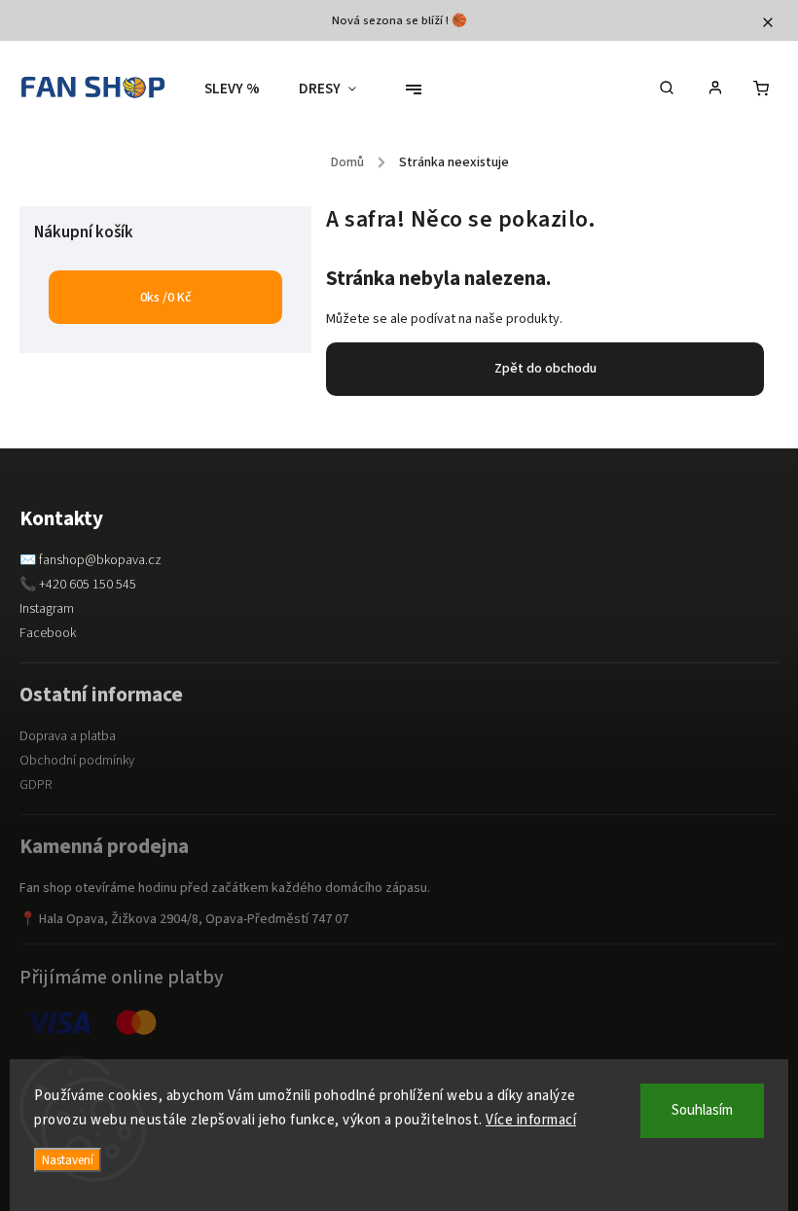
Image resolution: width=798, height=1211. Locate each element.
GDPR (35, 785)
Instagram (46, 609)
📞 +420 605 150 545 (77, 584)
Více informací (531, 1120)
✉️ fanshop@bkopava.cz (90, 560)
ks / (166, 297)
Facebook (47, 633)
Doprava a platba (67, 736)
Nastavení (67, 1160)
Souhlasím (702, 1110)
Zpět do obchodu (545, 368)
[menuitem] (241, 89)
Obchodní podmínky (76, 760)
